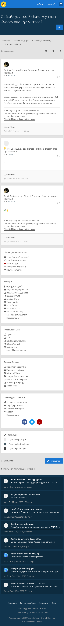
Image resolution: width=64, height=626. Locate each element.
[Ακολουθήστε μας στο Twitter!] (32, 422)
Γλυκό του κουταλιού (16, 260)
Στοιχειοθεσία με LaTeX (17, 376)
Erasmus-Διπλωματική (16, 314)
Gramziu (39, 621)
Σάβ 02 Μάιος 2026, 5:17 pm (20, 517)
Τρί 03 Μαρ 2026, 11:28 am (20, 531)
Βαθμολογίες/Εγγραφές (17, 292)
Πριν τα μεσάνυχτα (17, 448)
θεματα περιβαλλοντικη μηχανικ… (27, 479)
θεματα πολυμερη (19, 497)
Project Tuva (48, 84)
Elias (5, 517)
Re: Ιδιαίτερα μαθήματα (22, 524)
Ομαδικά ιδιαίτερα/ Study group (26, 509)
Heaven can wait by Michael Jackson (27, 556)
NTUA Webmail (13, 344)
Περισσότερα (12, 318)
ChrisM (6, 591)
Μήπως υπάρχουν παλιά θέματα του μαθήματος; (33, 542)
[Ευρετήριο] (3, 4)
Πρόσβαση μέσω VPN (16, 366)
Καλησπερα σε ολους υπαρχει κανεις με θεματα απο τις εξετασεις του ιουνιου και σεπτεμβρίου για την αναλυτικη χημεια (35, 586)
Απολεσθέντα (12, 299)
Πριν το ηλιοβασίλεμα (19, 444)
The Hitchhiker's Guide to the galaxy (19, 119)
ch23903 (11, 154)
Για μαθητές (11, 305)
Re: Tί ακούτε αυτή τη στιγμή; (25, 553)
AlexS (6, 531)
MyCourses (11, 347)
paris (6, 487)
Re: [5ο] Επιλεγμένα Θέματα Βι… (26, 539)
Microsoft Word (13, 373)
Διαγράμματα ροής (15, 382)
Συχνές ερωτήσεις (14, 405)
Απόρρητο (43, 603)
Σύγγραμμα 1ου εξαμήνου (23, 568)
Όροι (54, 603)
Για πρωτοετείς (13, 308)
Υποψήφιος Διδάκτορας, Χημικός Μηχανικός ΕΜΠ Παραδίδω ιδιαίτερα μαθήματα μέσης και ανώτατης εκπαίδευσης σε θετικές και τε (35, 527)
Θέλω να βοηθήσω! (15, 408)
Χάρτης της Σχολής (14, 286)
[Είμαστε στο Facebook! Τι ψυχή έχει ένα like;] (24, 422)
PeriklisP (11, 75)
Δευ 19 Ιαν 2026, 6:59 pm (18, 546)
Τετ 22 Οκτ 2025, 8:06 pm (23, 576)
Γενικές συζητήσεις (22, 40)
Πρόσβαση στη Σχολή (16, 266)
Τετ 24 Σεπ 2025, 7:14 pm (21, 591)
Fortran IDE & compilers (16, 379)
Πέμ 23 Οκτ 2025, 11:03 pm (23, 561)
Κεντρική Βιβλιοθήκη (16, 340)
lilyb (5, 546)
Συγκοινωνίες (12, 302)
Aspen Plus (11, 385)
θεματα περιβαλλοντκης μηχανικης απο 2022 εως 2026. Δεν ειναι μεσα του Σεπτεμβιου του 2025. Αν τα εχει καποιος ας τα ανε (35, 482)
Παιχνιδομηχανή (14, 269)
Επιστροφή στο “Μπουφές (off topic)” (19, 469)
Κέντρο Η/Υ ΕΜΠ (13, 296)
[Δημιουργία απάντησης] (59, 27)
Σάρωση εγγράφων (15, 370)
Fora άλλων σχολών (15, 350)
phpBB (22, 618)
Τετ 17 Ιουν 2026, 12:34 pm (20, 502)
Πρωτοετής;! (12, 263)
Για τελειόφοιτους (14, 311)
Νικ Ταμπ (7, 561)
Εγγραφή (51, 4)
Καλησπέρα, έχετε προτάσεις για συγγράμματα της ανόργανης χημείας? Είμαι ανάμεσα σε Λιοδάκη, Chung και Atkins (35, 571)
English (9, 411)
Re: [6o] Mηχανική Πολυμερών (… (26, 494)
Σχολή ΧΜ (10, 334)
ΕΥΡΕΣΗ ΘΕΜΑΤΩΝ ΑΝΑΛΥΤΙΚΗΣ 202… (29, 583)
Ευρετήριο (5, 40)
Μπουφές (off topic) (13, 44)
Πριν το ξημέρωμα (17, 439)
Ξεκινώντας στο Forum (16, 402)
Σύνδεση (39, 4)
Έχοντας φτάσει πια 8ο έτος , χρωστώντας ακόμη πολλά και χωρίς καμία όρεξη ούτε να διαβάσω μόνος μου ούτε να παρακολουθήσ (35, 512)
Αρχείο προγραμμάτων (17, 289)
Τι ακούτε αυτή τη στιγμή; (18, 257)
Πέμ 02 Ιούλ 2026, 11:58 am (20, 487)
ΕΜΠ (8, 337)
